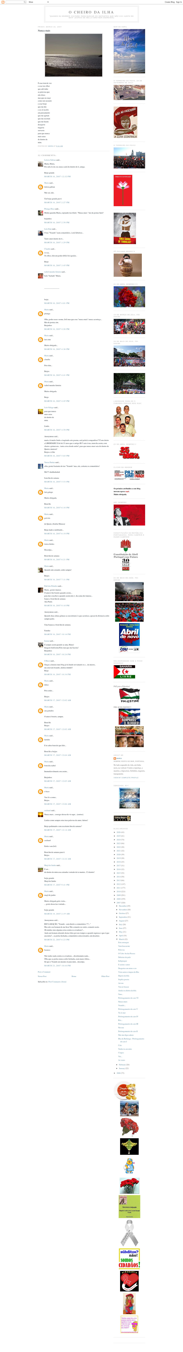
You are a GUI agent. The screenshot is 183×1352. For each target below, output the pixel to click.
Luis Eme (48, 229)
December (123, 906)
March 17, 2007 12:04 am (57, 755)
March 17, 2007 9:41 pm (57, 884)
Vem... (120, 994)
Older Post (105, 976)
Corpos (121, 1052)
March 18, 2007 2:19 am (57, 913)
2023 (119, 843)
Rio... (120, 1020)
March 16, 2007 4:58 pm (57, 429)
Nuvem (121, 1027)
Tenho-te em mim (125, 1049)
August (122, 920)
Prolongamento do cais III (128, 1024)
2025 (119, 836)
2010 (119, 891)
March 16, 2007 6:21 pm (57, 559)
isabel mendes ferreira (52, 271)
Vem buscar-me (124, 946)
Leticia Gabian (50, 160)
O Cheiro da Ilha (91, 12)
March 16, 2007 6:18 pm (57, 533)
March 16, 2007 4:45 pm (57, 401)
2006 (119, 1073)
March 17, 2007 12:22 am (57, 859)
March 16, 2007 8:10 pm (57, 605)
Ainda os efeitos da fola (127, 990)
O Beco (47, 660)
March (121, 939)
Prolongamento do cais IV (128, 1016)
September (123, 917)
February (122, 1064)
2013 (119, 880)
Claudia (47, 249)
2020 (119, 854)
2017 (119, 865)
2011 (119, 887)
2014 (119, 876)
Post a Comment (44, 972)
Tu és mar (122, 1012)
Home (74, 976)
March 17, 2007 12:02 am (57, 700)
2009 (119, 895)
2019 (119, 858)
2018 (119, 862)
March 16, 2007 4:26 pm (57, 329)
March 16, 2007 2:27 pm (57, 202)
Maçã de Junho (50, 865)
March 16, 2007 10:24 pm (57, 654)
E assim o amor (124, 964)
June (121, 928)
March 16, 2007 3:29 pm (57, 242)
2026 (119, 832)
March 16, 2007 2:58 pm (57, 222)
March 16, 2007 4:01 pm (57, 303)
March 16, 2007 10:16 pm (57, 634)
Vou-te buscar (123, 987)
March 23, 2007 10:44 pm (57, 965)
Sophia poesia (123, 979)
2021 (119, 850)
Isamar (46, 641)
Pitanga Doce (49, 208)
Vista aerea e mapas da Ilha (128, 972)
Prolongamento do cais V (128, 1009)
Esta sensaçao (123, 942)
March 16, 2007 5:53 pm (57, 481)
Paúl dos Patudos (50, 586)
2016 (119, 869)
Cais (120, 1045)
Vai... (120, 1056)
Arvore (121, 983)
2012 (119, 884)
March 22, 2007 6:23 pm (57, 939)
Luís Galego (49, 407)
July (121, 924)
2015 (119, 873)
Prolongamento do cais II (128, 1031)
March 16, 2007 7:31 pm (57, 579)
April (121, 935)
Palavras (121, 949)
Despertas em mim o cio (127, 968)
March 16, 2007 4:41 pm (57, 375)
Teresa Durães (49, 462)
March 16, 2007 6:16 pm (57, 507)
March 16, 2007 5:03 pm (57, 455)
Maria (46, 183)
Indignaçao (122, 961)
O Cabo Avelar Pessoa (126, 953)
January (122, 1068)
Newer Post (42, 976)
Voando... (122, 1005)
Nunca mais (122, 1001)
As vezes (121, 1060)
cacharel (47, 810)
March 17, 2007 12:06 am (57, 804)
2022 (119, 847)
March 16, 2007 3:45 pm (57, 265)
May (121, 931)
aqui (127, 491)
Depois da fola (123, 975)
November (123, 909)
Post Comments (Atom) (57, 981)
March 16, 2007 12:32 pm (57, 176)
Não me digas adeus (126, 1035)
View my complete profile (126, 777)
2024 (119, 839)
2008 (119, 899)
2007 (119, 902)
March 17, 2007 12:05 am (57, 781)
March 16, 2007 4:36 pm (57, 349)
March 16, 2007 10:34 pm (57, 674)
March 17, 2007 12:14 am (57, 830)
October (122, 913)
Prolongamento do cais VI (128, 998)
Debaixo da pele (124, 957)
